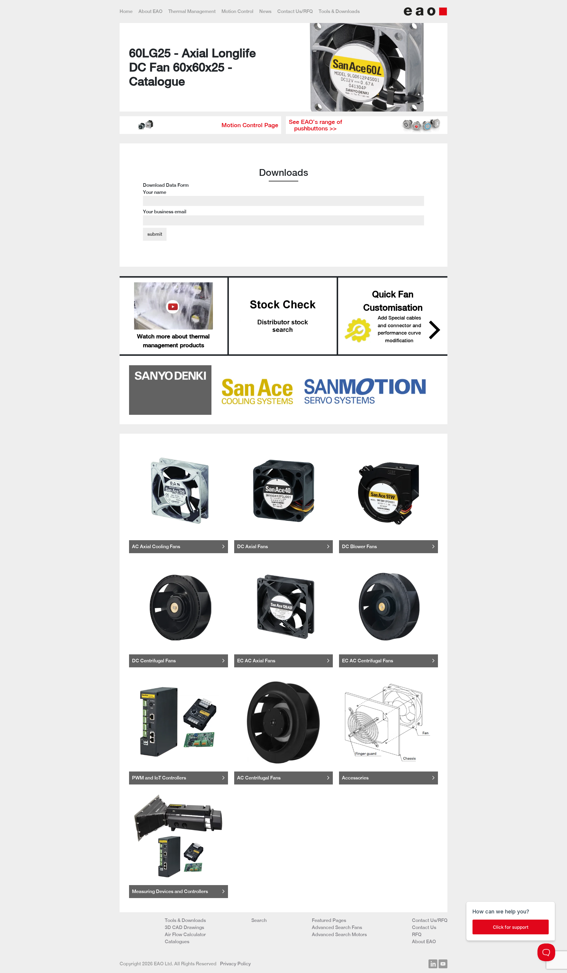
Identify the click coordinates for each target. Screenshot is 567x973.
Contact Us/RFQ (295, 11)
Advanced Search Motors (339, 934)
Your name (154, 192)
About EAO (150, 11)
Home (126, 11)
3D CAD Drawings (184, 927)
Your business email (164, 211)
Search (259, 920)
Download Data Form (166, 198)
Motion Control (237, 11)
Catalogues (177, 941)
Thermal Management (192, 11)
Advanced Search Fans (337, 927)
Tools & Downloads (339, 11)
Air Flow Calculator (185, 934)
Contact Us (424, 927)
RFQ (416, 934)
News (265, 11)
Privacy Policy (235, 964)
